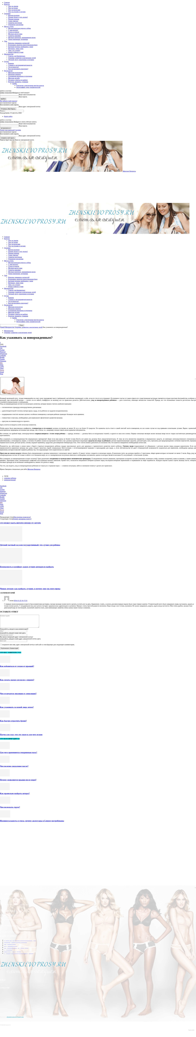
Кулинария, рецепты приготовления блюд (22, 45)
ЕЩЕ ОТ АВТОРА (34, 523)
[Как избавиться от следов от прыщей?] (5, 662)
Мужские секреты (14, 74)
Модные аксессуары (15, 34)
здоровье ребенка (10, 478)
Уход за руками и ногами (17, 12)
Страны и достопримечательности (20, 65)
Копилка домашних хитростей (18, 43)
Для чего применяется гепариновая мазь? (18, 752)
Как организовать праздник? (18, 69)
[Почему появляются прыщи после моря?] (5, 776)
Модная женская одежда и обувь (19, 28)
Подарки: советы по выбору (18, 80)
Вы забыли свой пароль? (8, 101)
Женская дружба (14, 78)
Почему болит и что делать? (18, 17)
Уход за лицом (13, 6)
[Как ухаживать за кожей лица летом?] (5, 703)
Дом (5, 41)
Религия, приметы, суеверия (18, 82)
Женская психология (15, 72)
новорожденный (10, 480)
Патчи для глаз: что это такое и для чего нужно (21, 734)
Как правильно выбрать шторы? (15, 793)
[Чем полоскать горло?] (5, 803)
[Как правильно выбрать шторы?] (5, 789)
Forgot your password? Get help (10, 130)
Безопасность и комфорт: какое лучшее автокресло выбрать (27, 567)
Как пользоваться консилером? (11, 925)
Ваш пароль (23, 97)
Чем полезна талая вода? (22, 517)
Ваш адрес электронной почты (29, 106)
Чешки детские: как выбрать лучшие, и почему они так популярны (30, 589)
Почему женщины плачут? (22, 519)
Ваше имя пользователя (27, 94)
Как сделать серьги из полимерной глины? (15, 932)
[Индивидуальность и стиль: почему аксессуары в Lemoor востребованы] (5, 817)
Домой (2, 327)
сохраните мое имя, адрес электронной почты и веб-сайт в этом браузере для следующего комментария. (38, 644)
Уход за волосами (14, 10)
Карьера (11, 63)
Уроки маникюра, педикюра (18, 39)
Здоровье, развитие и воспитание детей (22, 58)
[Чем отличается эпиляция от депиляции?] (5, 689)
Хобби (14, 84)
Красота (7, 4)
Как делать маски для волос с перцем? (17, 680)
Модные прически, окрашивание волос (22, 37)
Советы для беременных (16, 56)
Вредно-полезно (13, 15)
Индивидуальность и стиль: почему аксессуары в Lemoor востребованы (32, 821)
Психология (8, 71)
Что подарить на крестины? (10, 919)
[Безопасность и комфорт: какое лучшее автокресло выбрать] (11, 563)
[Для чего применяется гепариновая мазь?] (5, 748)
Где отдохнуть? (13, 67)
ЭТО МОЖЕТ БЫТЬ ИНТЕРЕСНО (13, 523)
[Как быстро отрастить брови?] (5, 717)
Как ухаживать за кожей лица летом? (17, 707)
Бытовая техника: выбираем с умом (20, 47)
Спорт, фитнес (13, 21)
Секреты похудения (15, 23)
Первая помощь (13, 19)
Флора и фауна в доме (15, 52)
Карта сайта (8, 116)
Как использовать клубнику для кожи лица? (15, 904)
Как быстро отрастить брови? (13, 721)
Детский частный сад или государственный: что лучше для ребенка (30, 545)
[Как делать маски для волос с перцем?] (5, 676)
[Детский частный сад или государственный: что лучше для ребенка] (11, 541)
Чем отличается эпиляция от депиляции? (18, 693)
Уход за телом (13, 8)
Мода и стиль (8, 26)
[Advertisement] (98, 187)
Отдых (6, 61)
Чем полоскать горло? (10, 807)
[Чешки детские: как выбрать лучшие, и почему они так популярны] (11, 585)
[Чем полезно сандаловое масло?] (4, 762)
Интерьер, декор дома (15, 48)
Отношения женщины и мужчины (20, 76)
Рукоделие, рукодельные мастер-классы (30, 85)
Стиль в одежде (13, 32)
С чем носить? (13, 30)
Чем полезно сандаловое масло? (14, 766)
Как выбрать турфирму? (9, 911)
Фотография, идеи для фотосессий (28, 87)
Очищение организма (15, 25)
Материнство (8, 54)
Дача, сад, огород (14, 50)
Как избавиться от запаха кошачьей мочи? (14, 898)
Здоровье (7, 13)
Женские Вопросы (33, 469)
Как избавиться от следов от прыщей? (17, 666)
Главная (7, 2)
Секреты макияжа (14, 36)
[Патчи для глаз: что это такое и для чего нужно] (5, 730)
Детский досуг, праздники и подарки (21, 60)
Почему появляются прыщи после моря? (18, 780)
